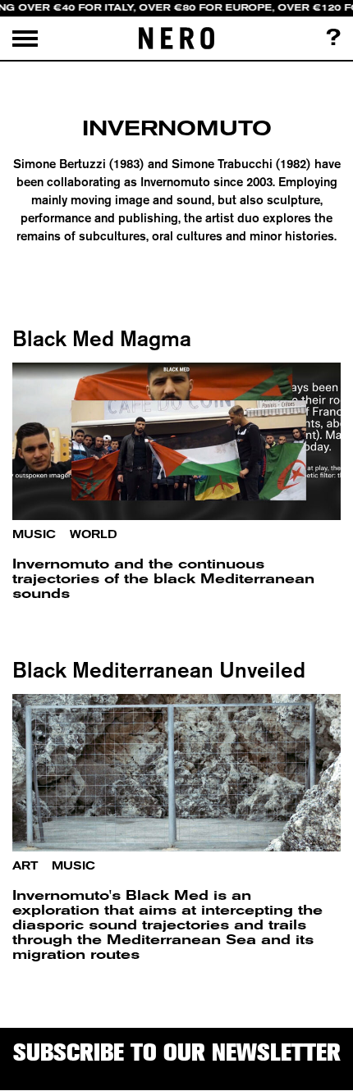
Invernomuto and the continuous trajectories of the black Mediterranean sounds (163, 578)
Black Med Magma (101, 338)
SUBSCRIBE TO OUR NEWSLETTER (177, 1052)
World (93, 534)
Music (34, 534)
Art (25, 866)
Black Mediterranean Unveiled (158, 669)
